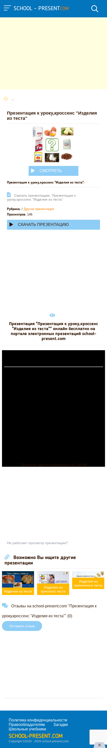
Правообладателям (27, 724)
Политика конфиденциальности (38, 720)
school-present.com (36, 736)
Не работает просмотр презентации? (37, 543)
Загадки (60, 724)
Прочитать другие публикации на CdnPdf (53, 465)
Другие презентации (39, 209)
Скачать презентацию (43, 224)
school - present (41, 9)
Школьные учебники (27, 729)
